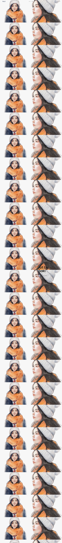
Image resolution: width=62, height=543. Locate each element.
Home (29, 1)
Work (32, 1)
